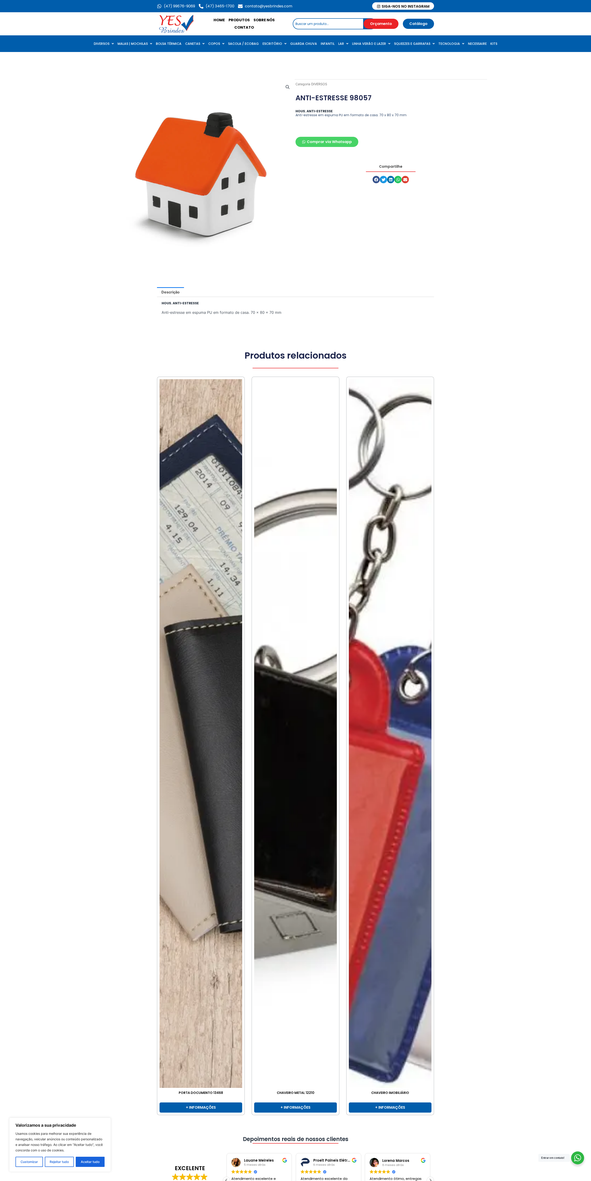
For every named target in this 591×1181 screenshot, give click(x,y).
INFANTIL (328, 43)
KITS (493, 43)
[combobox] (328, 23)
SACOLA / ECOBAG (243, 43)
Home (219, 20)
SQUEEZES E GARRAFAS (412, 43)
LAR (341, 43)
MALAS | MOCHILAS (133, 43)
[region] (60, 1145)
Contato (244, 27)
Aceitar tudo (90, 1162)
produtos (239, 20)
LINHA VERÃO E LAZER (369, 43)
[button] (287, 87)
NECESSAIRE (477, 43)
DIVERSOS (101, 43)
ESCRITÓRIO (272, 43)
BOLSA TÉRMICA (168, 43)
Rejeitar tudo (59, 1162)
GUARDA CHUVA (303, 43)
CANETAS (192, 43)
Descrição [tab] (170, 292)
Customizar (29, 1162)
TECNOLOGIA (449, 43)
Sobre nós (264, 20)
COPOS (214, 43)
